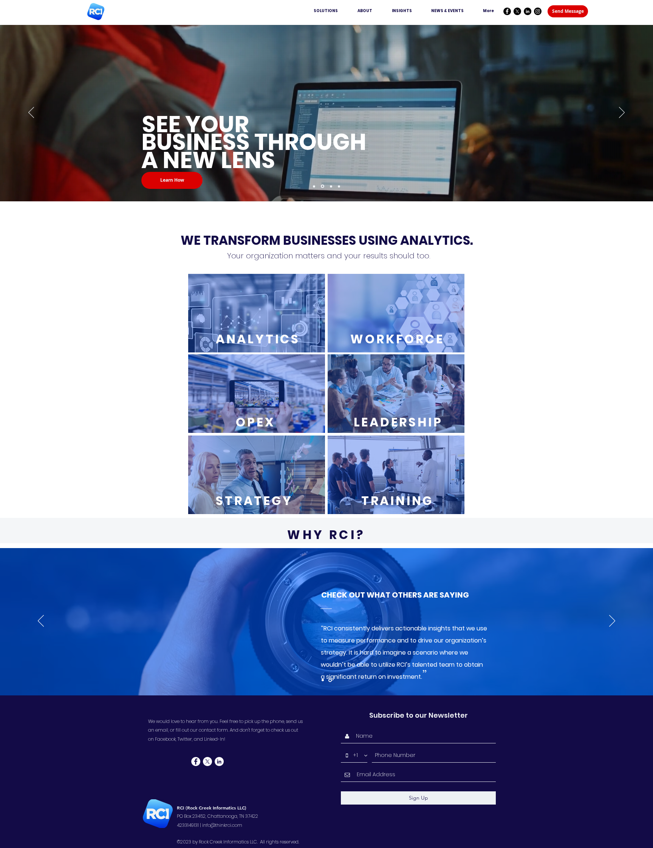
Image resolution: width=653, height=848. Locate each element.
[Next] (622, 113)
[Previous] (31, 113)
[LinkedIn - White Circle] (219, 761)
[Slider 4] (314, 186)
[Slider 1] (322, 186)
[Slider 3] (339, 186)
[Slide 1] (323, 680)
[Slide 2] (331, 680)
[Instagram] (538, 11)
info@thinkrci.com (222, 825)
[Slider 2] (330, 186)
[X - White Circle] (207, 761)
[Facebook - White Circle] (195, 761)
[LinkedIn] (527, 11)
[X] (517, 11)
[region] (256, 313)
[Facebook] (507, 11)
